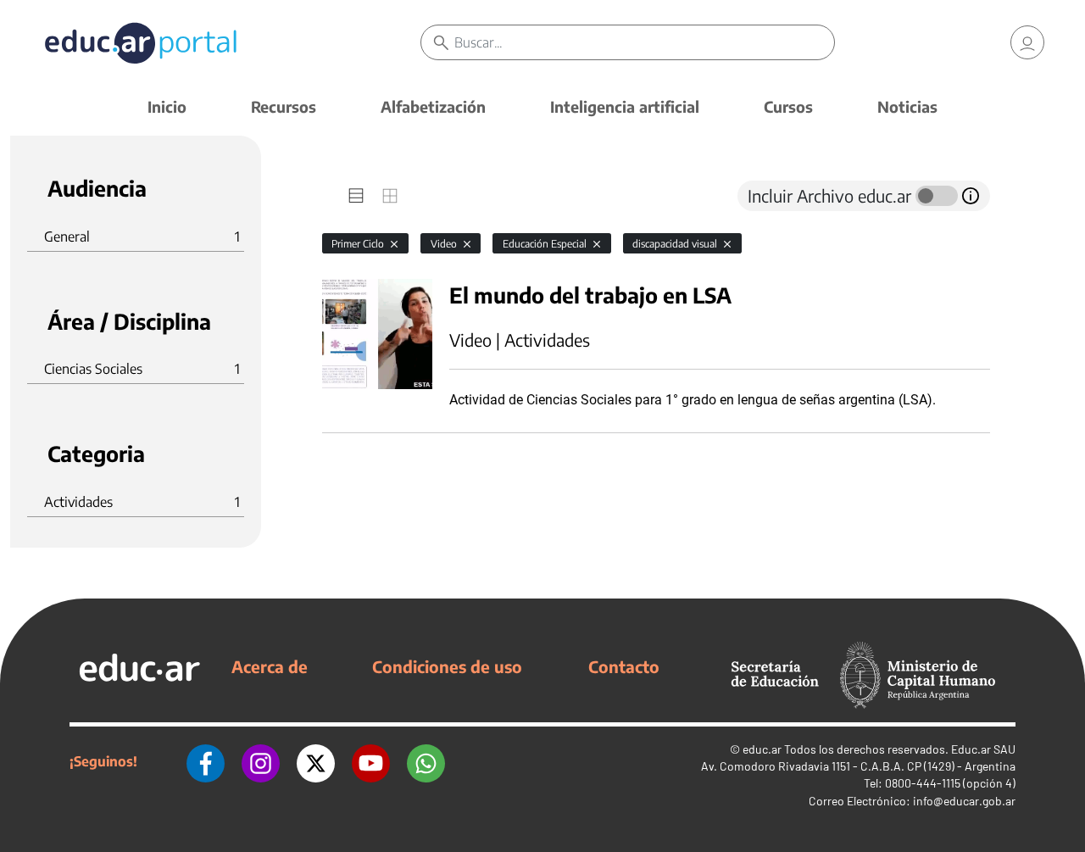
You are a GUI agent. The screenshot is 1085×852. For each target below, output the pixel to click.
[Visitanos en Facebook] (205, 761)
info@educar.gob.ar (964, 801)
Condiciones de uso (447, 666)
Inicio (166, 106)
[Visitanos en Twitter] (316, 761)
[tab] (356, 195)
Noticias (907, 106)
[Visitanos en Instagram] (261, 761)
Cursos (788, 106)
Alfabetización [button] (433, 106)
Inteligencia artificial (624, 106)
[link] (1027, 42)
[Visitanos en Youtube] (371, 761)
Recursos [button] (283, 106)
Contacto (623, 666)
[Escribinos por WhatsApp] (426, 761)
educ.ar (762, 749)
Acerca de (269, 666)
